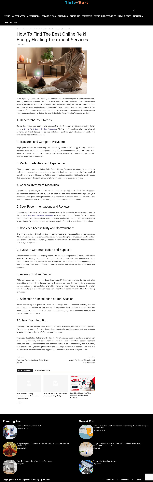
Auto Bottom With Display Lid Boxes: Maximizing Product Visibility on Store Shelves (121, 427)
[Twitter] (132, 479)
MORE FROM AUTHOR (42, 370)
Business (25, 29)
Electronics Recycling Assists (104, 461)
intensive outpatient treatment (40, 215)
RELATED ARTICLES (25, 370)
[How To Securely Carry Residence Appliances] (10, 467)
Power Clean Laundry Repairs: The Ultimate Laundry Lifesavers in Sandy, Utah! (43, 444)
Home (19, 29)
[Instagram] (118, 479)
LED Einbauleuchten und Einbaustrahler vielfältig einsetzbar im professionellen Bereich (117, 444)
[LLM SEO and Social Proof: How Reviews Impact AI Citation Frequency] (82, 383)
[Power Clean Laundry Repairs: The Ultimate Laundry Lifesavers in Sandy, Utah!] (10, 449)
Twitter (138, 479)
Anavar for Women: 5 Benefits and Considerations (82, 361)
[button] (134, 10)
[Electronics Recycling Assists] (86, 467)
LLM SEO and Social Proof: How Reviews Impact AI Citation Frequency (80, 395)
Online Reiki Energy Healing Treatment (40, 129)
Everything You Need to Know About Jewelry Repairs (33, 361)
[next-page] (21, 402)
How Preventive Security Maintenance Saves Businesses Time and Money (27, 396)
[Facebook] (103, 479)
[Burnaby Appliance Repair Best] (10, 432)
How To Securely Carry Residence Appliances (34, 461)
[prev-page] (18, 402)
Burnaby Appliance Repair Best (29, 426)
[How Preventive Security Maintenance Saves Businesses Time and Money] (29, 383)
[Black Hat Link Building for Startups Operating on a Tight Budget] (55, 383)
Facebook (110, 479)
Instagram (124, 479)
